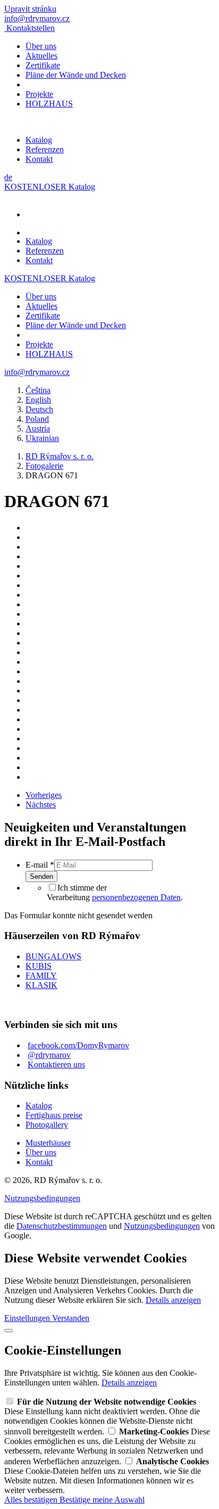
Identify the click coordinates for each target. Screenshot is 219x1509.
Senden (41, 876)
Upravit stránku (30, 8)
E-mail (40, 864)
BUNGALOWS (53, 956)
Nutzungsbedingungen (42, 1198)
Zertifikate (43, 65)
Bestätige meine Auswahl (102, 1499)
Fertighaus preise (54, 1115)
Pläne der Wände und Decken (76, 74)
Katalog (39, 139)
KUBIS (39, 965)
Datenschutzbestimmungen (61, 1225)
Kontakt (39, 159)
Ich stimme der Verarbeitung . (115, 892)
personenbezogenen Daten (136, 897)
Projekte (39, 94)
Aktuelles (41, 55)
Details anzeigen (173, 1299)
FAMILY (41, 975)
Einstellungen (28, 1318)
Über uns (41, 46)
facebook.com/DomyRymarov (78, 1045)
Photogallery (47, 1124)
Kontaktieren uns (56, 1064)
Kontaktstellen (30, 27)
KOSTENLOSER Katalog (49, 186)
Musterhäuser (48, 1142)
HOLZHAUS (49, 103)
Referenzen (45, 149)
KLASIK (41, 985)
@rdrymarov (49, 1054)
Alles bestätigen (32, 1499)
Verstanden (70, 1318)
